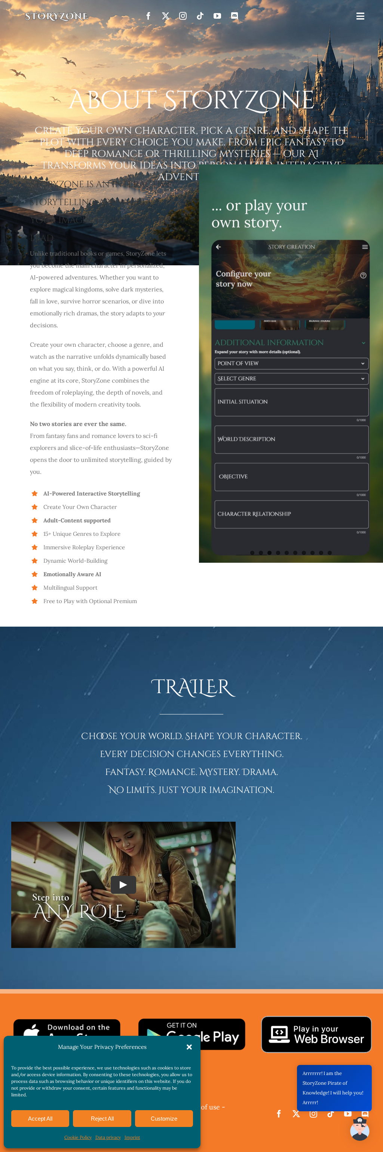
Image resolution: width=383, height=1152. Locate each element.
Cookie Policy (78, 1137)
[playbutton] (191, 1020)
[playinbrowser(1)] (316, 1019)
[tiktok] (200, 16)
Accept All (40, 1118)
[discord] (234, 16)
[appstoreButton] (66, 1020)
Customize (164, 1118)
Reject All (102, 1118)
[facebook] (148, 16)
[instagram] (183, 16)
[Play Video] (123, 885)
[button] (189, 1047)
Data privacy (108, 1137)
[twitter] (165, 16)
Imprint (132, 1137)
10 (330, 553)
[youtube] (217, 16)
